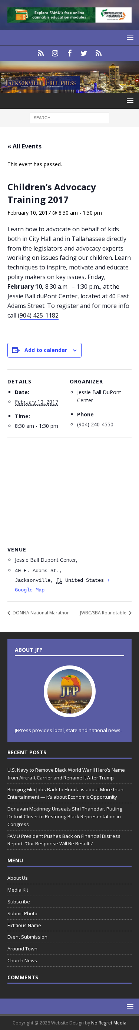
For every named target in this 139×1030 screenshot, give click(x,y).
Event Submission (27, 936)
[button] (128, 37)
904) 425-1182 (39, 315)
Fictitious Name (24, 925)
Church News (22, 960)
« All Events (24, 146)
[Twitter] (83, 53)
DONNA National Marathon (40, 613)
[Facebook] (69, 53)
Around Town (22, 948)
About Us (17, 878)
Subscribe (18, 901)
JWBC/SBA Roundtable (104, 613)
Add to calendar (45, 349)
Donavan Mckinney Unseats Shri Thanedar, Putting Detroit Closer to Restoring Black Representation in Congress (64, 816)
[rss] (98, 53)
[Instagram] (55, 53)
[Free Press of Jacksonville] (69, 88)
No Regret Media (108, 1023)
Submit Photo (22, 913)
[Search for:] (69, 117)
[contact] (40, 53)
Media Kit (17, 889)
